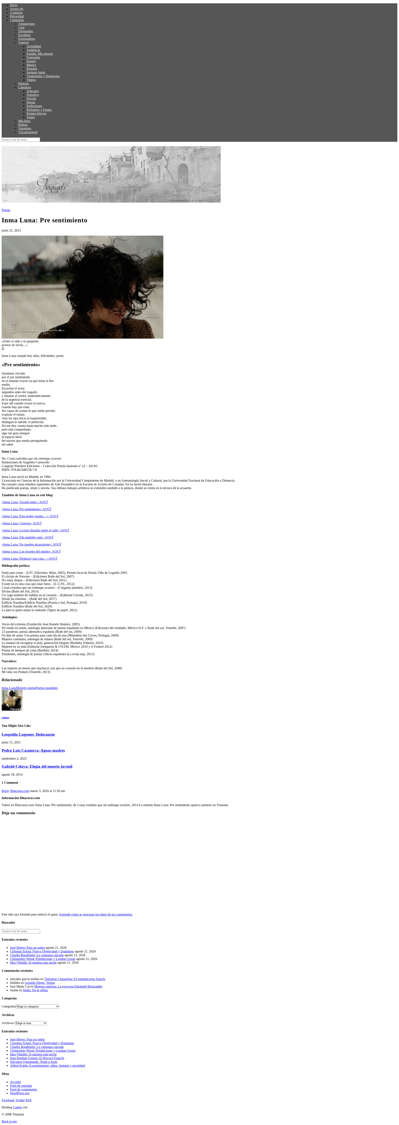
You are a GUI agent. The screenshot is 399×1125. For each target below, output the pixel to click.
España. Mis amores (40, 53)
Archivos (8, 1023)
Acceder (15, 1082)
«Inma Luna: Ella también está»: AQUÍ (27, 537)
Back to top (9, 1121)
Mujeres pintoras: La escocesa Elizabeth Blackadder (68, 986)
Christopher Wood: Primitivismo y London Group (42, 959)
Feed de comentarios (23, 1089)
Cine (21, 27)
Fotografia (33, 57)
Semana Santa (36, 72)
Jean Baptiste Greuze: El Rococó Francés (37, 1058)
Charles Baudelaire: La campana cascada (37, 955)
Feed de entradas (21, 1085)
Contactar (16, 12)
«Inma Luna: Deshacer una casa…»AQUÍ (29, 558)
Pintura (23, 124)
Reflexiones (34, 106)
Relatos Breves (36, 113)
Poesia (31, 102)
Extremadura (26, 38)
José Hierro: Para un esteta (27, 947)
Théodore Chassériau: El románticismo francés (74, 979)
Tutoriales (24, 128)
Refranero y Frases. (39, 109)
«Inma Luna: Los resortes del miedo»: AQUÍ (31, 551)
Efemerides (25, 31)
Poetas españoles (47, 688)
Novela (31, 98)
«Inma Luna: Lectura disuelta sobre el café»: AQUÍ (35, 530)
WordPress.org (19, 1093)
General (23, 42)
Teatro (31, 117)
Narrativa (33, 95)
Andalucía (33, 50)
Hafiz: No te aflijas (35, 990)
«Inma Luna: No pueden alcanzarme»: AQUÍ (31, 544)
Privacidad (17, 16)
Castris (17, 1107)
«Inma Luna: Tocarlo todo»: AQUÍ (25, 502)
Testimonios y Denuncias (43, 76)
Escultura (24, 35)
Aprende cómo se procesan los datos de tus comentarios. (96, 914)
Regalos (32, 68)
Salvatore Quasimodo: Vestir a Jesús (33, 1062)
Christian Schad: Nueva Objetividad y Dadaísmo (42, 951)
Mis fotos (24, 121)
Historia (23, 83)
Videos (31, 80)
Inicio (13, 5)
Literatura (24, 87)
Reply (6, 791)
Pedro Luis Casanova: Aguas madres (33, 750)
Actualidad (34, 46)
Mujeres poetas (26, 688)
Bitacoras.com (19, 791)
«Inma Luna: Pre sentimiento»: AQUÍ (26, 509)
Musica (31, 65)
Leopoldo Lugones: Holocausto (28, 734)
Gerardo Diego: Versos (40, 982)
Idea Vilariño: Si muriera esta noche (33, 962)
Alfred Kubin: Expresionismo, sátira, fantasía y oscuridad (47, 1065)
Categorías (17, 20)
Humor (31, 61)
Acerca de (16, 9)
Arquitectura (26, 24)
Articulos (33, 91)
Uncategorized (27, 132)
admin (5, 717)
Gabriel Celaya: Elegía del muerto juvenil (37, 766)
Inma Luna (9, 688)
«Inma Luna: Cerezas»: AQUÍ (21, 523)
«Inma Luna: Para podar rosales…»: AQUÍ (30, 516)
